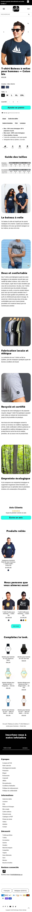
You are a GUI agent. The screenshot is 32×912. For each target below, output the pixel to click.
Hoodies (4, 845)
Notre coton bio (6, 765)
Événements (5, 775)
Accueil (5, 724)
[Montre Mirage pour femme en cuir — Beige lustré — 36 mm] (24, 673)
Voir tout (16, 626)
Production (5, 770)
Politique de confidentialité (9, 790)
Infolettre (4, 824)
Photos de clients (7, 819)
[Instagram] (13, 906)
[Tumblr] (7, 906)
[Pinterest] (5, 906)
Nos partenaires (6, 783)
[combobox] (16, 14)
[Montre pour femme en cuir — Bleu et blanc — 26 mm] (8, 701)
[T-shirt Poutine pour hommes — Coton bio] (8, 600)
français (7, 890)
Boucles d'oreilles (7, 862)
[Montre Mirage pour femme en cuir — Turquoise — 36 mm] (8, 673)
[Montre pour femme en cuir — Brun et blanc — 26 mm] (24, 701)
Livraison (22, 123)
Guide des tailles (13, 118)
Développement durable (9, 768)
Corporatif (5, 778)
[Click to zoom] (28, 23)
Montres (4, 860)
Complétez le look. (16, 637)
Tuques (4, 852)
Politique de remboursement (10, 788)
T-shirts (4, 837)
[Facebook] (2, 906)
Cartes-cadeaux (6, 811)
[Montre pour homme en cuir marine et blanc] (8, 649)
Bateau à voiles (13, 724)
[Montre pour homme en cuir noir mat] (24, 649)
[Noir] (21, 620)
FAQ (16, 123)
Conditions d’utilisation (8, 785)
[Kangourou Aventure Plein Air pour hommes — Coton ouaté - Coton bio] (8, 547)
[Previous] (4, 32)
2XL (22, 95)
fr (28, 1)
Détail (4, 118)
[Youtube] (10, 906)
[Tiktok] (15, 906)
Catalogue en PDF (7, 816)
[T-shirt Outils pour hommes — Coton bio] (23, 600)
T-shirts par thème (7, 835)
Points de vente (6, 814)
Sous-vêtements (6, 855)
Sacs (3, 857)
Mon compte (5, 809)
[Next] (28, 32)
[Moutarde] (25, 620)
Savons (4, 842)
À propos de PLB (7, 763)
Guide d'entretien (7, 123)
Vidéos (4, 821)
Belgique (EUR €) (21, 890)
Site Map (24, 910)
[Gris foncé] (8, 620)
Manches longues (7, 847)
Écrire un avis (16, 518)
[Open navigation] (4, 9)
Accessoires (5, 840)
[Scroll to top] (28, 908)
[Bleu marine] (8, 570)
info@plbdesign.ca (16, 874)
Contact (4, 826)
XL (16, 95)
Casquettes (5, 850)
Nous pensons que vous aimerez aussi (16, 584)
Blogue (4, 773)
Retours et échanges (8, 806)
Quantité (4, 102)
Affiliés (4, 780)
